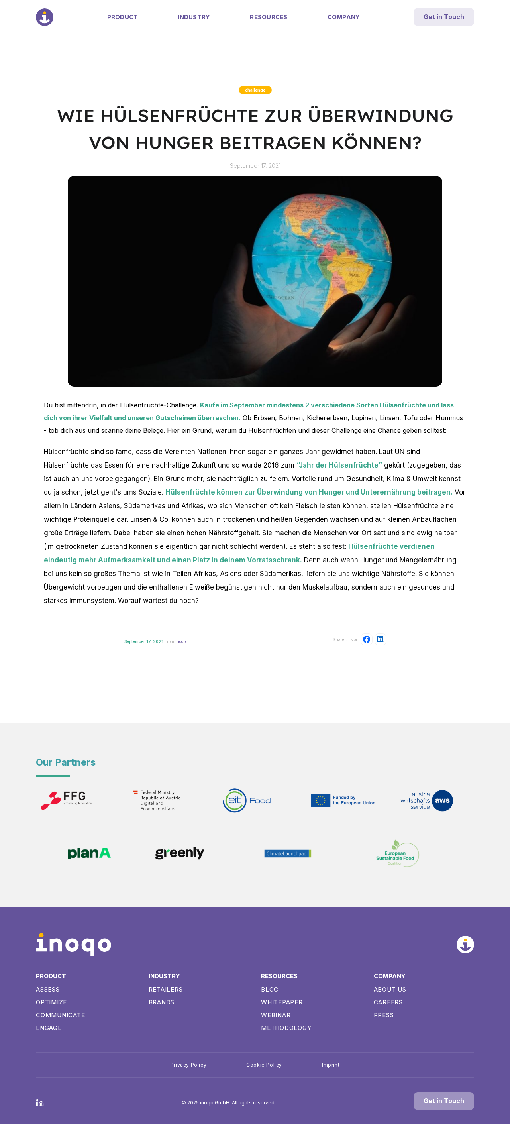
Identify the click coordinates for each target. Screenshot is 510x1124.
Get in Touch (444, 17)
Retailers (166, 989)
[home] (44, 17)
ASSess (48, 989)
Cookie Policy (264, 1065)
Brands (162, 1002)
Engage (49, 1028)
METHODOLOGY (286, 1028)
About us (390, 989)
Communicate (60, 1015)
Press (384, 1015)
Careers (388, 1002)
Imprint (330, 1065)
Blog (270, 989)
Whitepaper (282, 1002)
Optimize (51, 1002)
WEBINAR (275, 1015)
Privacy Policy (188, 1065)
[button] (122, 17)
